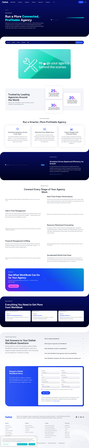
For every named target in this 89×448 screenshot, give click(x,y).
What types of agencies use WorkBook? (55, 343)
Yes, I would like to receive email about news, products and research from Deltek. (58, 389)
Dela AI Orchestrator (8, 427)
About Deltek (67, 425)
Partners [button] (34, 2)
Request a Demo (79, 42)
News (66, 430)
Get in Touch (46, 392)
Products (6, 9)
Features (18, 42)
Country (62, 384)
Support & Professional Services (14, 315)
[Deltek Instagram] (83, 417)
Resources (24, 42)
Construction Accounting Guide (50, 435)
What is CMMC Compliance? (49, 432)
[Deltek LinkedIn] (76, 417)
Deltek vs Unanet (48, 437)
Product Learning (37, 315)
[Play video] (44, 64)
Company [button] (48, 2)
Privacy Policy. (57, 400)
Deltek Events (67, 432)
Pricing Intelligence (8, 432)
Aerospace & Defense (28, 425)
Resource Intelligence (8, 433)
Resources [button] (41, 2)
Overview (8, 42)
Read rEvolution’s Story (55, 174)
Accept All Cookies (32, 444)
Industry (42, 384)
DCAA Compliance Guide (49, 433)
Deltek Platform (7, 425)
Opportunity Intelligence (9, 430)
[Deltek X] (78, 417)
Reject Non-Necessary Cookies (22, 444)
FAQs (28, 42)
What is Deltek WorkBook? (51, 338)
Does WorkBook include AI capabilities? (55, 348)
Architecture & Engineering (29, 427)
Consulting (27, 430)
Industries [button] (27, 2)
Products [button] (20, 2)
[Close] (35, 437)
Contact (80, 2)
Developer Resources (65, 315)
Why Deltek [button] (13, 2)
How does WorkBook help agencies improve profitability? (60, 353)
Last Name (62, 370)
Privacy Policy (19, 441)
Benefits (13, 42)
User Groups (67, 433)
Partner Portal (67, 435)
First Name (43, 370)
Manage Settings (5, 444)
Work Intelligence (8, 435)
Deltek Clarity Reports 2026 (49, 425)
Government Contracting (29, 432)
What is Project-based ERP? (49, 427)
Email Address (63, 375)
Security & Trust (67, 427)
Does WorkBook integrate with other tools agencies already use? (62, 358)
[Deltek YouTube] (81, 417)
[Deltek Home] (5, 2)
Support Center (67, 437)
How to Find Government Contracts (51, 430)
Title (42, 375)
